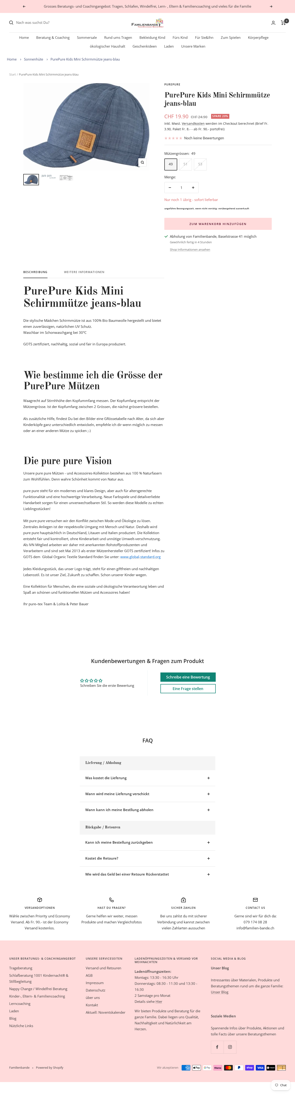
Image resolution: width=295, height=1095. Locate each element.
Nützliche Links (21, 1025)
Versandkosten (193, 123)
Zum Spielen (231, 37)
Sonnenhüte (33, 59)
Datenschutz (95, 990)
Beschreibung (35, 272)
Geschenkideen (145, 46)
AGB (89, 975)
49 (171, 164)
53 (200, 164)
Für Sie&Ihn (204, 37)
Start (12, 74)
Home (24, 37)
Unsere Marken (193, 46)
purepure (172, 84)
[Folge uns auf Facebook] (217, 1047)
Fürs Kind (180, 37)
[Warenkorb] (283, 22)
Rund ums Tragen (118, 37)
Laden (169, 46)
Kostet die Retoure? (101, 858)
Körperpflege (258, 37)
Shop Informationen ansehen (190, 249)
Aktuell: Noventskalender (105, 1012)
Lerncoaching (19, 1003)
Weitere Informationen (84, 272)
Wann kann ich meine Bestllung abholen (119, 809)
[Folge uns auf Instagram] (230, 1047)
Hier (159, 1001)
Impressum (95, 982)
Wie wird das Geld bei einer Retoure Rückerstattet (127, 874)
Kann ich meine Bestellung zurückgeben (119, 842)
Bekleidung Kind (152, 37)
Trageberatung (20, 968)
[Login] (273, 23)
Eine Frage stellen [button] (188, 688)
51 (185, 164)
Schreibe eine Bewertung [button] (188, 677)
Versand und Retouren (103, 968)
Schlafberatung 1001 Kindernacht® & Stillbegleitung (38, 978)
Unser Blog (219, 992)
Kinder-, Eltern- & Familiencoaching (37, 996)
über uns (93, 997)
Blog (12, 1018)
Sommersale (87, 37)
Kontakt (92, 1005)
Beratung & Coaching (53, 37)
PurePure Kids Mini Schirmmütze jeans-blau (85, 59)
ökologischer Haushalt (107, 46)
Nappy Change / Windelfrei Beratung (38, 988)
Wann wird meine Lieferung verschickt (117, 793)
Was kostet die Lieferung (106, 778)
